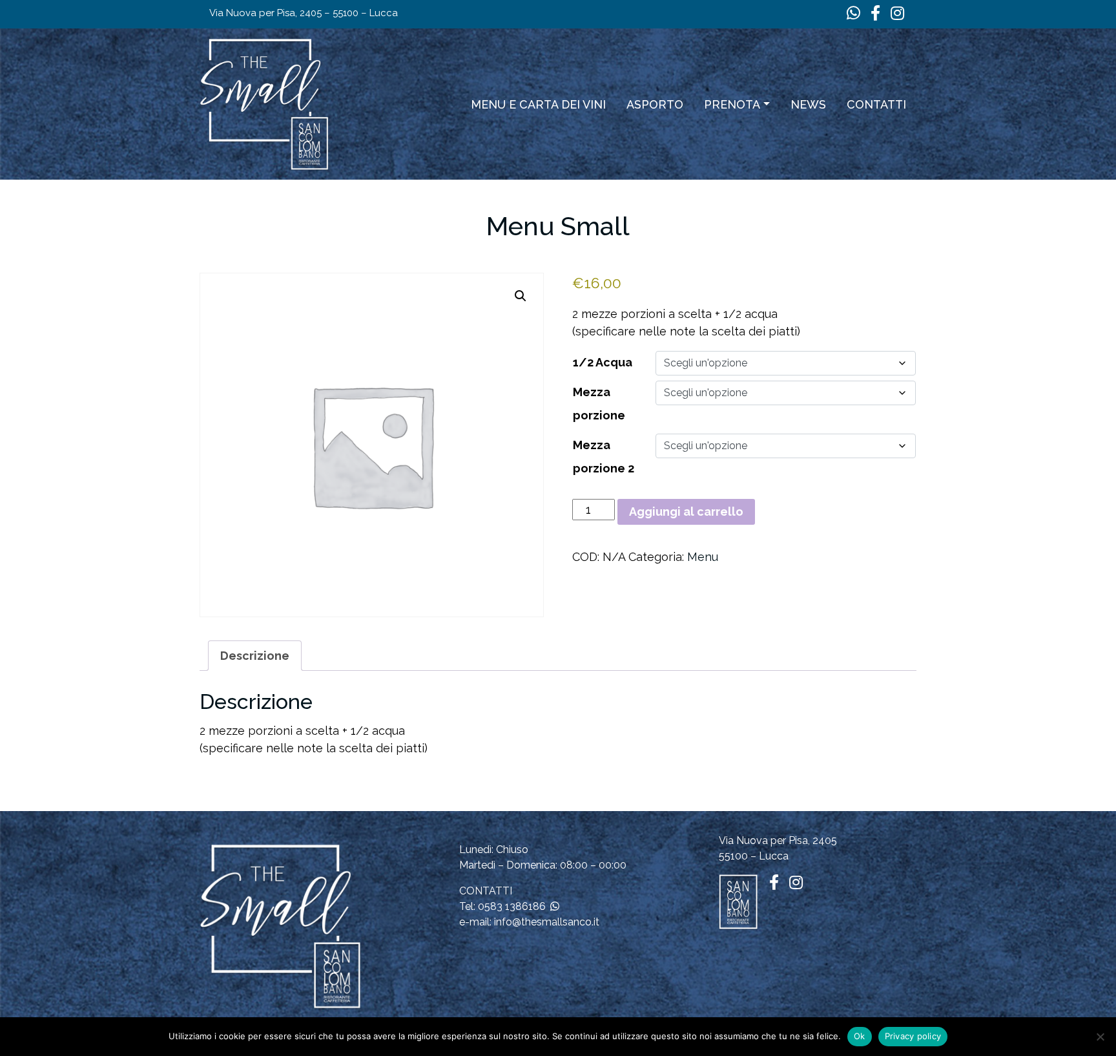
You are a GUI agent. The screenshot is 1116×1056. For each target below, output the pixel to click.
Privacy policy (913, 1036)
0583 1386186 (512, 906)
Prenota (732, 104)
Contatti (876, 104)
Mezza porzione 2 (603, 456)
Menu (702, 557)
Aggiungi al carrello (686, 511)
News (808, 104)
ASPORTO (654, 104)
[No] (1099, 1036)
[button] (520, 296)
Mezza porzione (599, 403)
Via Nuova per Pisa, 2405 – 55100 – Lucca (303, 13)
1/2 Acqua (602, 362)
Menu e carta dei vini (538, 104)
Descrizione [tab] (254, 655)
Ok (859, 1036)
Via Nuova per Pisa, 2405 (778, 840)
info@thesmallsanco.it (546, 922)
